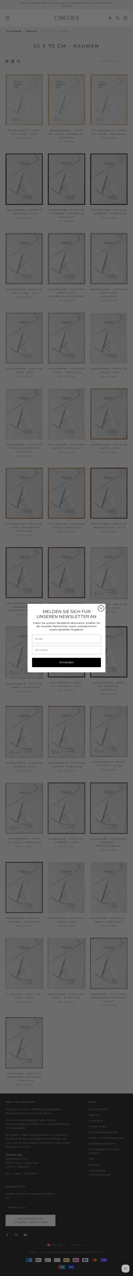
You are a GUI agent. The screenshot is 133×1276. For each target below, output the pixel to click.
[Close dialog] (101, 608)
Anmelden (66, 662)
